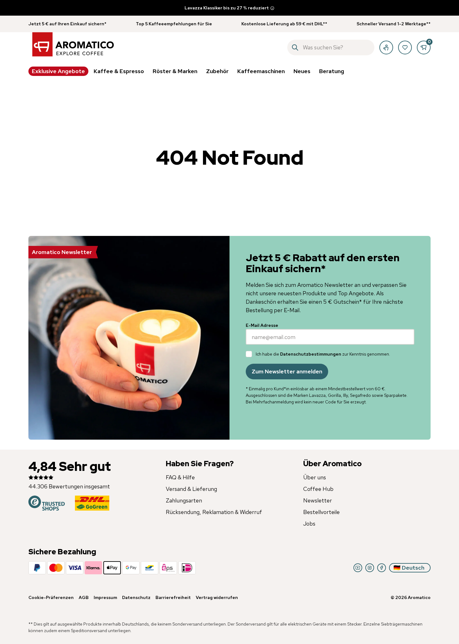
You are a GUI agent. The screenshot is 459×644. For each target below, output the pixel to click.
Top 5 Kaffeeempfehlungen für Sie (174, 24)
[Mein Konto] (386, 47)
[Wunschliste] (405, 47)
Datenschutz (136, 597)
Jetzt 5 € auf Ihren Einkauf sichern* (67, 24)
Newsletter (317, 500)
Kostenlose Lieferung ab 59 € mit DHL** (284, 24)
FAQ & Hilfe (180, 477)
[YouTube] (357, 567)
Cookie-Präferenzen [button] (51, 597)
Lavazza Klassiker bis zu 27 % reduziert (227, 8)
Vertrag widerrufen (217, 597)
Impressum (105, 597)
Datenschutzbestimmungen (310, 354)
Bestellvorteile (321, 512)
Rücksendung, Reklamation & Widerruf (214, 512)
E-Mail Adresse (262, 325)
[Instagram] (369, 567)
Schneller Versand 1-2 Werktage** (394, 24)
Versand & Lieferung (191, 488)
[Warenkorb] (424, 47)
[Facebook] (381, 567)
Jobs (309, 523)
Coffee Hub (318, 488)
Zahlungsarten (184, 500)
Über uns (314, 477)
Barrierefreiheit (173, 597)
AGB (84, 597)
